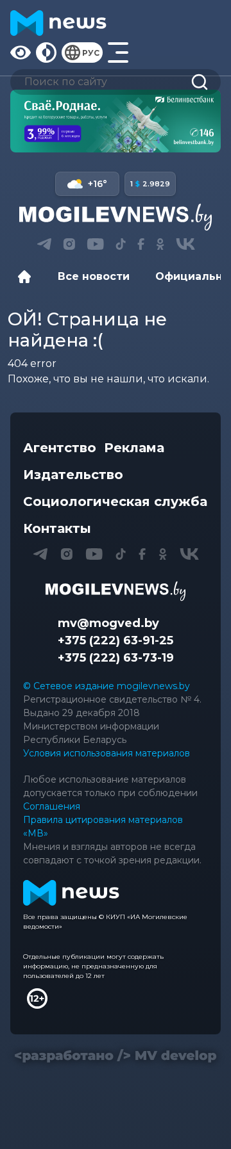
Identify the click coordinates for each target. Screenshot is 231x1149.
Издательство (73, 474)
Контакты (57, 528)
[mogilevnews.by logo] (115, 591)
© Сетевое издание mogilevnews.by (106, 686)
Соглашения (51, 806)
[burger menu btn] (118, 52)
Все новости (94, 276)
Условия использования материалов (106, 753)
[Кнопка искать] (199, 82)
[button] (44, 244)
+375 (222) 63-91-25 (115, 640)
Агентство (59, 447)
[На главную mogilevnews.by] (58, 23)
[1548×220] (115, 121)
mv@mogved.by (108, 623)
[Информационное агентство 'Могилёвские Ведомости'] (115, 217)
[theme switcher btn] (46, 52)
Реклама (134, 447)
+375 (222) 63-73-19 (116, 658)
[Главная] (27, 277)
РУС (90, 53)
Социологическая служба (115, 501)
